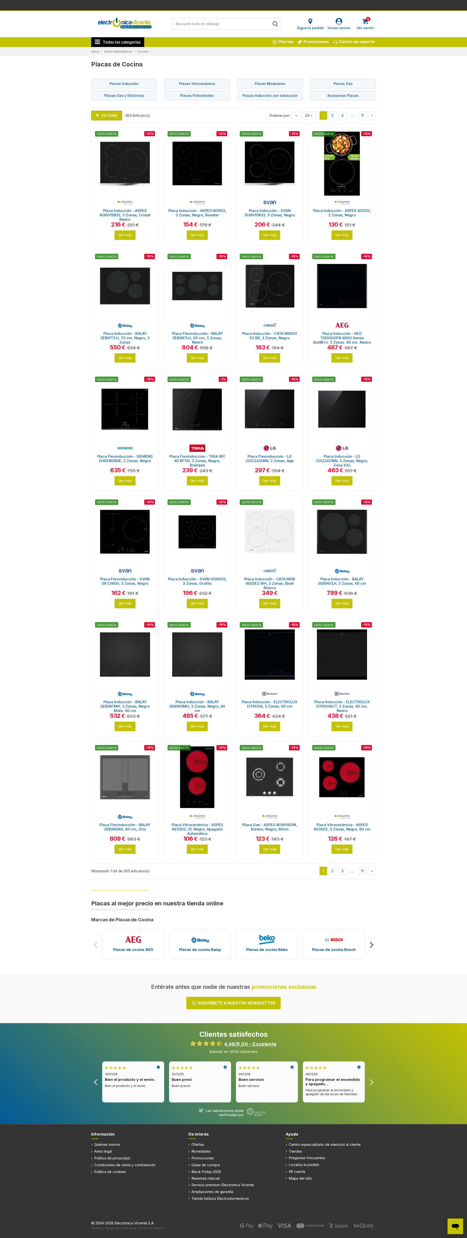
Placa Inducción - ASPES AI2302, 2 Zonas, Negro (342, 212)
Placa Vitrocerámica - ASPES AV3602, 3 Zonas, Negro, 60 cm (342, 826)
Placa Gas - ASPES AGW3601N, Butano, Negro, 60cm (269, 826)
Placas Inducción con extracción (270, 95)
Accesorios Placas (343, 95)
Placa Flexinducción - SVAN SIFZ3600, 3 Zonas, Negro (125, 581)
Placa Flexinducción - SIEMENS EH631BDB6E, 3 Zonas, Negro (125, 458)
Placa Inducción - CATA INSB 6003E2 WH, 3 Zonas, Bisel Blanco (269, 583)
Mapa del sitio (300, 1178)
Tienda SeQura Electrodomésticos (220, 1198)
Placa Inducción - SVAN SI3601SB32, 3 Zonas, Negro (269, 212)
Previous (95, 945)
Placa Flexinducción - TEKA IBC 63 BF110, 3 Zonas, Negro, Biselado (197, 460)
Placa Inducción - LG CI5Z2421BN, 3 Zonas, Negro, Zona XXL (342, 460)
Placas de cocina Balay (200, 949)
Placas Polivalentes (197, 95)
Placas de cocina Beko (267, 949)
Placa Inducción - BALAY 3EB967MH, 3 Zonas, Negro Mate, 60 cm (125, 706)
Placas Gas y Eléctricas (124, 95)
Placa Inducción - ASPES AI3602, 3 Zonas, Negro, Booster (197, 212)
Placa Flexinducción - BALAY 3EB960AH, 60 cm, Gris (124, 826)
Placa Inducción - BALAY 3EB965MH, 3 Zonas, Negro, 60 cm (197, 706)
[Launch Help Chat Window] (455, 1226)
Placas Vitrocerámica (197, 84)
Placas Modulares (270, 84)
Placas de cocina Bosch (334, 949)
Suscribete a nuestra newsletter (236, 1003)
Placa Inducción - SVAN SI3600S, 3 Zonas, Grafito (197, 581)
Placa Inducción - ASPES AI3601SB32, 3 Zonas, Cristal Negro (124, 215)
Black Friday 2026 (206, 1171)
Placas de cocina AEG (133, 949)
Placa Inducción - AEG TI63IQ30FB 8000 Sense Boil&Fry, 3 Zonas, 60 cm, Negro (342, 338)
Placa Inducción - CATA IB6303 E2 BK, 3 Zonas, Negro (269, 335)
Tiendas (295, 1151)
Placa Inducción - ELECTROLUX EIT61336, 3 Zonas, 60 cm (269, 704)
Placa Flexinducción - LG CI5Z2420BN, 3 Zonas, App (270, 458)
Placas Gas (343, 84)
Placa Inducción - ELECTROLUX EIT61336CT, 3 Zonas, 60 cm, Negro (342, 706)
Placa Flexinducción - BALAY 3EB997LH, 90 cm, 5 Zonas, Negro (197, 338)
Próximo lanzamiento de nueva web (233, 4)
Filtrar (109, 115)
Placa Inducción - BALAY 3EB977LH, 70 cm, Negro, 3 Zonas (125, 338)
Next (371, 945)
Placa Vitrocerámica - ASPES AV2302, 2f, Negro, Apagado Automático (197, 829)
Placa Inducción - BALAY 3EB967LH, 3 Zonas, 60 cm (342, 581)
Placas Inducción (124, 84)
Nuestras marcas (205, 1178)
